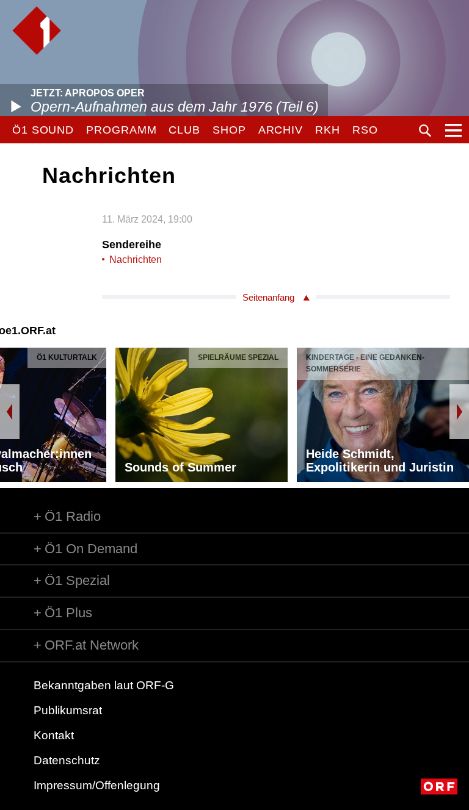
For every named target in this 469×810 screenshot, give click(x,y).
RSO (365, 130)
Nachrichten (135, 259)
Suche (425, 130)
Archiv (280, 130)
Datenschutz (67, 760)
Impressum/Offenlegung (97, 785)
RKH (327, 130)
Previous (10, 411)
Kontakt (54, 735)
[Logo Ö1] (36, 30)
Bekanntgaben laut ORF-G (104, 685)
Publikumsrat (68, 710)
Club (184, 130)
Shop (229, 130)
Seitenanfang (268, 297)
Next (459, 411)
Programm (121, 130)
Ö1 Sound (43, 130)
